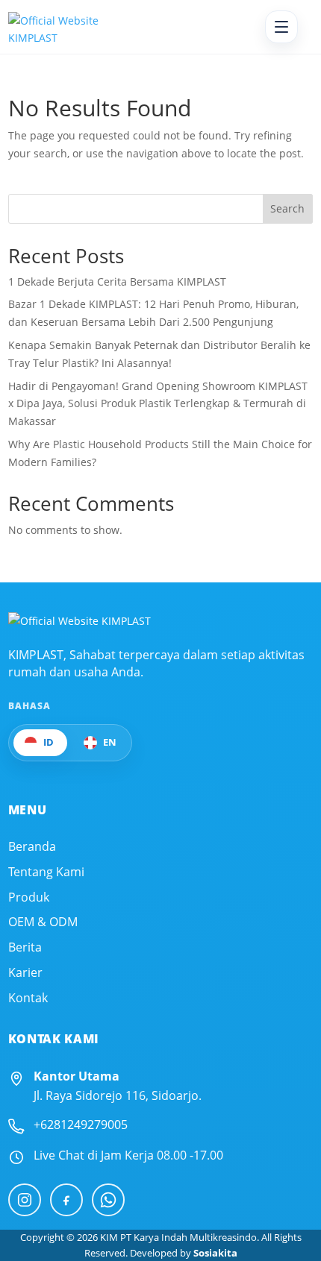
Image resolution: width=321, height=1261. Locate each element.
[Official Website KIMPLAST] (79, 621)
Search (287, 208)
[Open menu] (281, 26)
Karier (25, 973)
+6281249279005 (81, 1124)
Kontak (28, 998)
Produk (28, 897)
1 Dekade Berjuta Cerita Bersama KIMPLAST (117, 281)
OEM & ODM (43, 922)
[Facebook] (66, 1199)
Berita (25, 947)
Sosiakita (215, 1253)
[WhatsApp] (108, 1199)
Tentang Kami (46, 872)
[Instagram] (24, 1199)
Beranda (32, 847)
